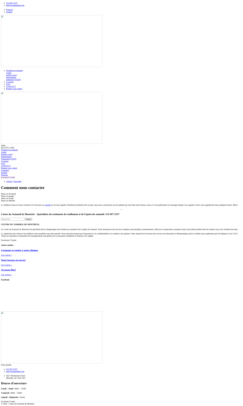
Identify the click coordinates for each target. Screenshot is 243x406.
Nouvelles (17, 181)
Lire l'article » (6, 255)
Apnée (8, 73)
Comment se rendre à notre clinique (19, 250)
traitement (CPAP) (13, 80)
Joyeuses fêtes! (8, 270)
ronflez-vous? (11, 75)
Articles (9, 181)
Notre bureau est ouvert (13, 260)
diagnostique (11, 77)
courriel (48, 205)
